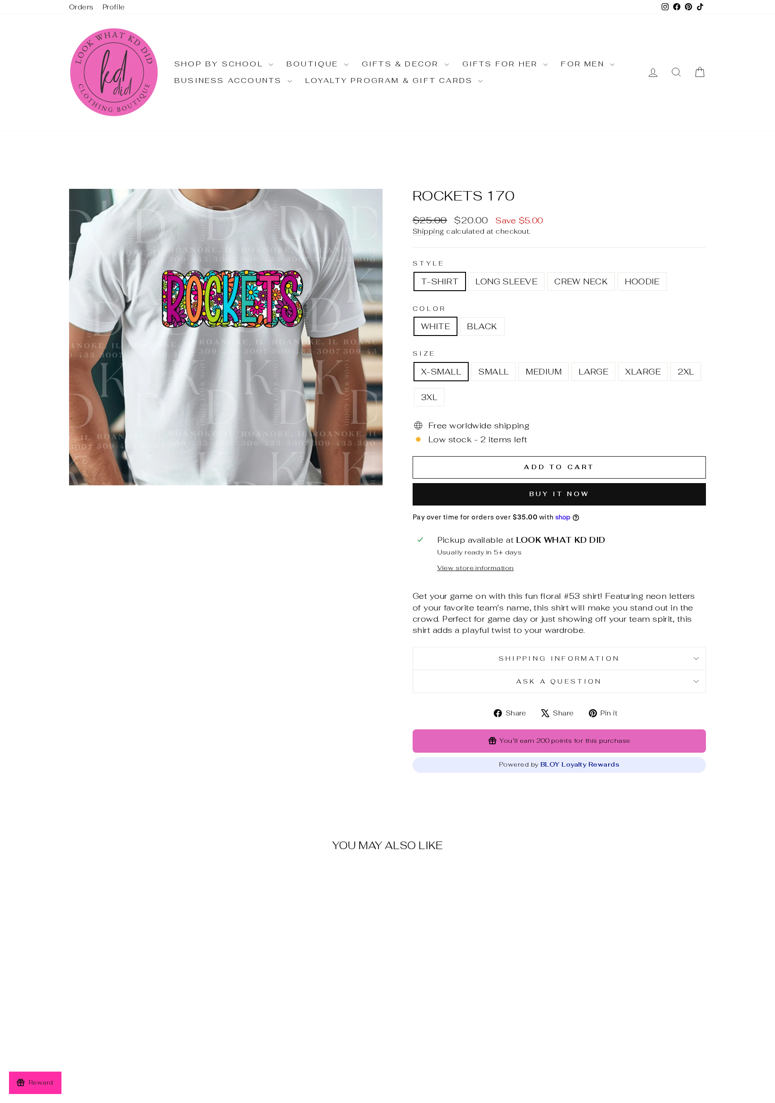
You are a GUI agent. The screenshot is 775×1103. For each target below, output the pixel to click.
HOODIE (642, 281)
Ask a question (559, 681)
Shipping (428, 231)
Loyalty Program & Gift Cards (390, 80)
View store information (475, 567)
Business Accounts (229, 80)
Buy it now (559, 494)
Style (429, 263)
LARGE (593, 371)
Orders (81, 7)
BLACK (482, 326)
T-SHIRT (439, 281)
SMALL (493, 371)
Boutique (314, 64)
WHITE (435, 326)
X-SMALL (441, 371)
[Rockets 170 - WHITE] (139, 1050)
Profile (114, 7)
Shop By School (220, 64)
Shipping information (559, 658)
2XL (686, 371)
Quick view (145, 1006)
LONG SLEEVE (506, 281)
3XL (429, 397)
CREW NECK (581, 281)
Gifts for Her (501, 64)
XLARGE (643, 371)
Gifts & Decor (402, 64)
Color (429, 308)
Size (424, 353)
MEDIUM (544, 371)
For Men (584, 64)
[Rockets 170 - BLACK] (151, 1050)
